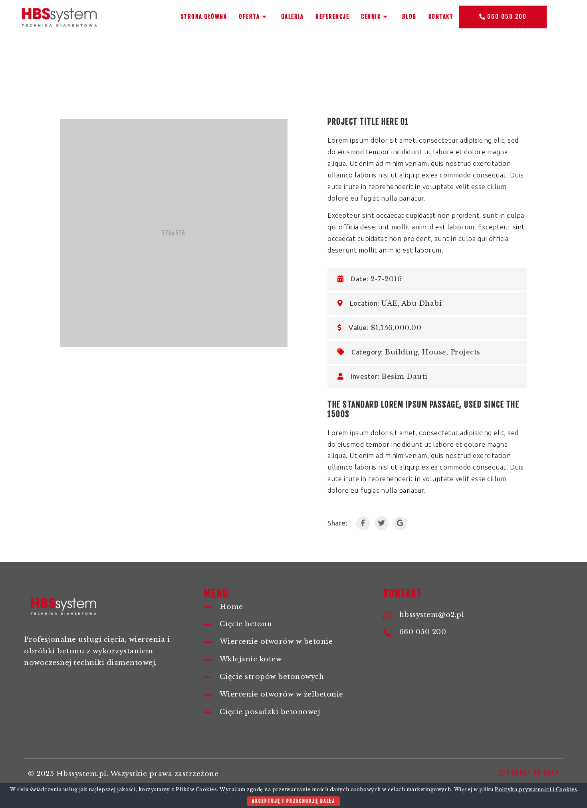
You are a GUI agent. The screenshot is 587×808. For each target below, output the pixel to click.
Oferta (249, 16)
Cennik (371, 16)
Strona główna (203, 16)
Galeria (292, 16)
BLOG (409, 16)
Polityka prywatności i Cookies (536, 789)
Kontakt (441, 16)
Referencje (332, 16)
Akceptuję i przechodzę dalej (293, 801)
